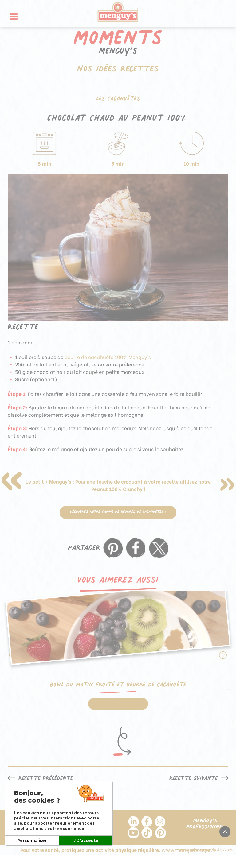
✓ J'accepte (85, 840)
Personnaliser (32, 840)
